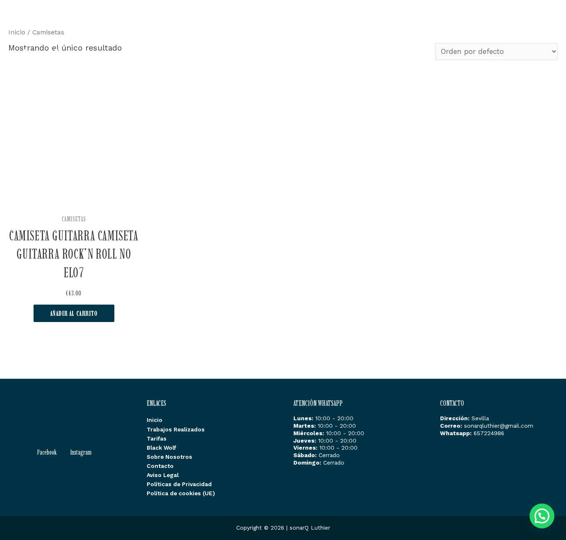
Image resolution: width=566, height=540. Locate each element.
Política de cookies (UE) (181, 493)
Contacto (535, 25)
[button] (542, 516)
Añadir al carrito (74, 313)
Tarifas (393, 25)
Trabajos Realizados (338, 25)
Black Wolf (433, 25)
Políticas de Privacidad (179, 484)
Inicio (285, 25)
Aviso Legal (163, 475)
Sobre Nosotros (486, 25)
